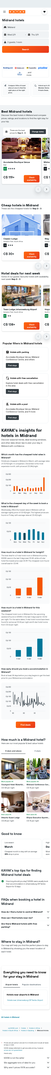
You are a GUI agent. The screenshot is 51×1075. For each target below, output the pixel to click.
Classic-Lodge (10, 238)
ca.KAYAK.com (13, 1028)
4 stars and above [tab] (13, 751)
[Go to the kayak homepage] (17, 11)
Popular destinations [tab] (31, 984)
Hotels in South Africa (10, 1030)
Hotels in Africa (34, 1028)
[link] (12, 365)
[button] (4, 12)
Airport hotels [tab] (11, 984)
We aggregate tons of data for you (19, 1062)
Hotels (23, 1028)
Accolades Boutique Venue (16, 162)
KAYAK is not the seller (14, 1058)
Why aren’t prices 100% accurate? (19, 1067)
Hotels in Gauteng (27, 1030)
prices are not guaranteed (13, 1050)
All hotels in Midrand (10, 1017)
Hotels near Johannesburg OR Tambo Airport (25, 1000)
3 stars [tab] (38, 751)
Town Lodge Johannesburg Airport (20, 309)
